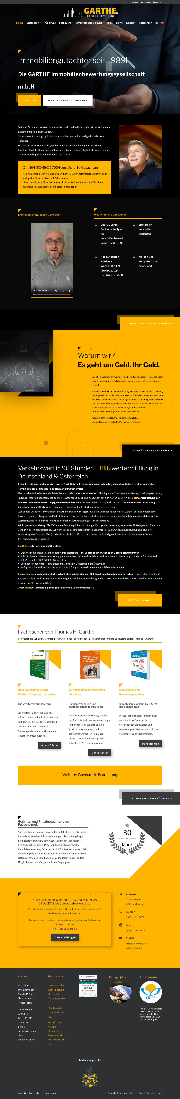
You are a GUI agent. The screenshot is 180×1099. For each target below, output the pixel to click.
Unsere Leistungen (65, 937)
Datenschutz (146, 2)
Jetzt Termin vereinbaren (150, 323)
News (119, 23)
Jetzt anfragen (140, 600)
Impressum (157, 2)
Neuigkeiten (57, 976)
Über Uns (50, 23)
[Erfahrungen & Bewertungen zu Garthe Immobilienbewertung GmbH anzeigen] (88, 996)
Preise (109, 23)
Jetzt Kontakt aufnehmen (68, 100)
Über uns (29, 100)
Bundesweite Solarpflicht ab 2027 (56, 1012)
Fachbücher (65, 23)
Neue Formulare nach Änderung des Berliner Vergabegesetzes (56, 994)
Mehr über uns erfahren (151, 450)
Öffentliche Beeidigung (89, 23)
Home (19, 23)
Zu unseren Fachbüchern (151, 798)
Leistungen (33, 23)
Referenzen (145, 23)
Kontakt (135, 2)
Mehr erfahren (49, 745)
